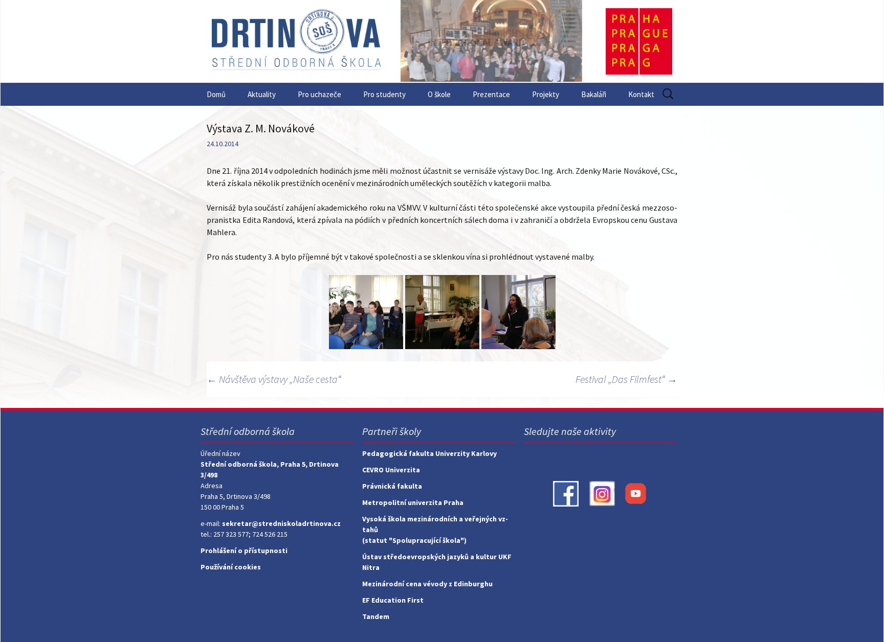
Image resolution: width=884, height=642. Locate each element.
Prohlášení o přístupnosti (244, 550)
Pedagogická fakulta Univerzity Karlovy (429, 453)
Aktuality (262, 94)
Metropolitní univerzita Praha (412, 502)
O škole (439, 94)
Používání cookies (231, 566)
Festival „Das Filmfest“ (626, 379)
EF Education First (393, 600)
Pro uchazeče (319, 94)
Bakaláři (593, 94)
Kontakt (641, 94)
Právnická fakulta (392, 486)
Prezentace (491, 94)
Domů (216, 94)
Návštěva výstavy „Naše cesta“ (274, 379)
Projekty (545, 94)
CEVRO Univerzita (391, 469)
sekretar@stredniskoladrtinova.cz (281, 523)
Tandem (375, 616)
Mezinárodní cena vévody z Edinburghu (427, 583)
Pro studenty (384, 94)
